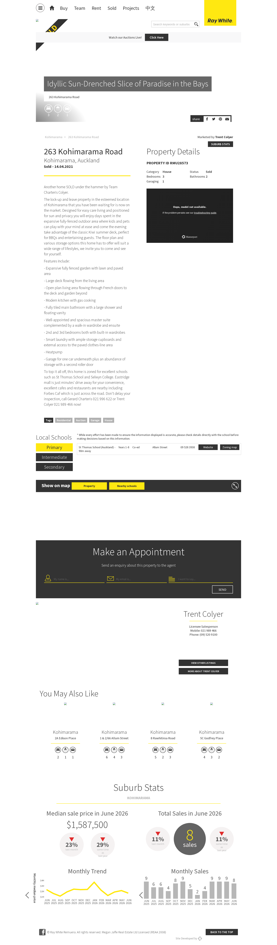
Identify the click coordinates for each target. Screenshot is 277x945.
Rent (96, 8)
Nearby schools (127, 486)
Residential (64, 420)
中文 (150, 8)
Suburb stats (220, 144)
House (109, 420)
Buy (64, 8)
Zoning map (229, 447)
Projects (131, 8)
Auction (81, 420)
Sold (112, 8)
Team (79, 8)
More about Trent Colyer (203, 671)
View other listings (203, 662)
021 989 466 (209, 630)
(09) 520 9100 (208, 634)
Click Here (157, 37)
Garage (95, 420)
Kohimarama (53, 137)
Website (208, 447)
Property (89, 486)
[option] (138, 89)
